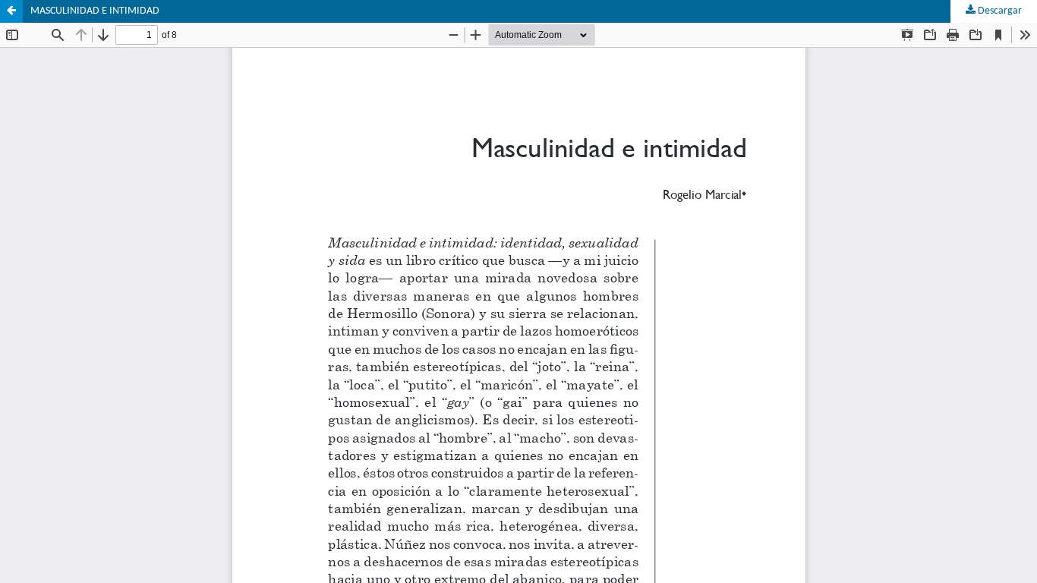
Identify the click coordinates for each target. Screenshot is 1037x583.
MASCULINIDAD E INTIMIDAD (94, 11)
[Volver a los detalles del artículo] (11, 11)
